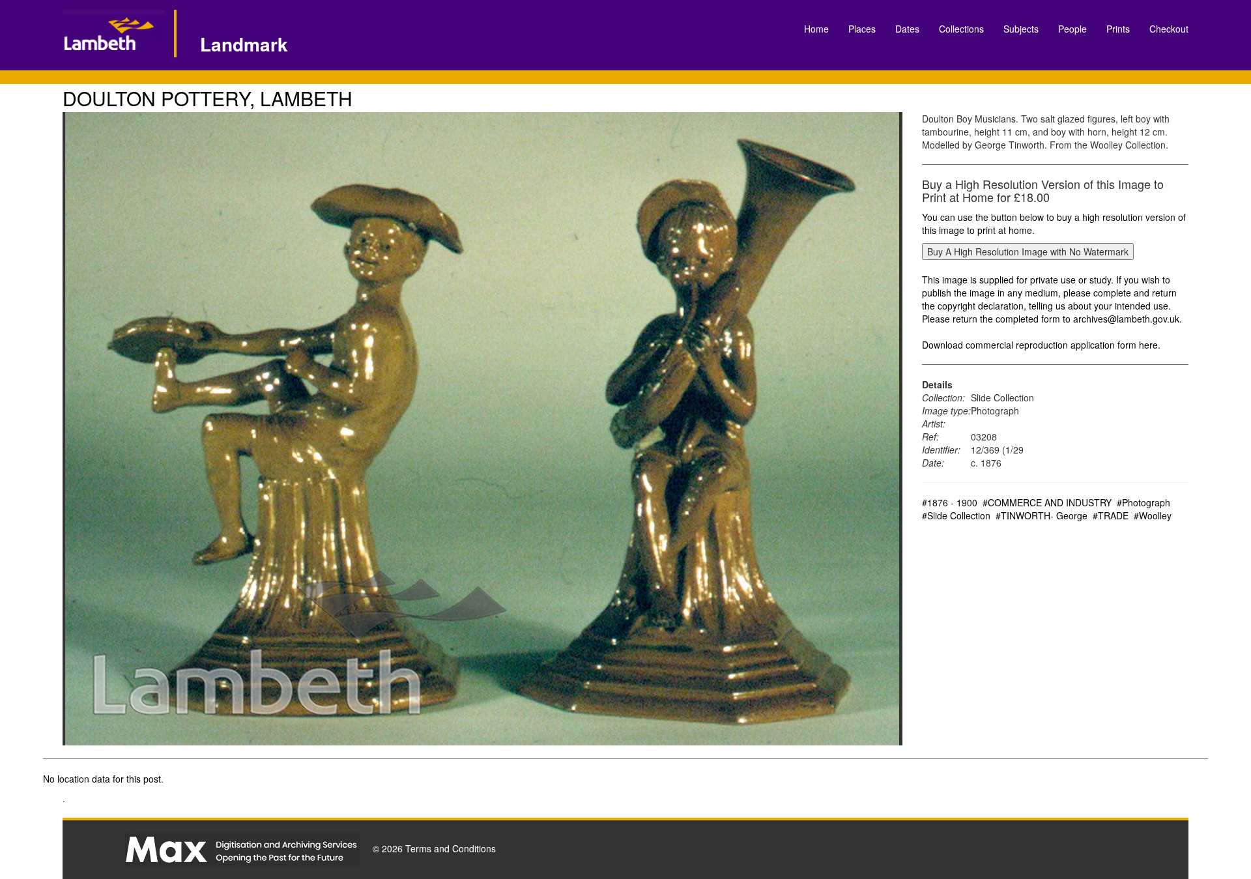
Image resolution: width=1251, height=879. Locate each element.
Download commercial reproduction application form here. (1041, 344)
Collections (961, 28)
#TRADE (1111, 515)
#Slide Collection (956, 515)
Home (816, 28)
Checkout (1168, 28)
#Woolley (1153, 515)
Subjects (1021, 28)
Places (862, 28)
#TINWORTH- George (1041, 515)
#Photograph (1143, 502)
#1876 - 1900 (949, 502)
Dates (907, 28)
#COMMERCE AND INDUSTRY (1047, 502)
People (1072, 28)
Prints (1118, 28)
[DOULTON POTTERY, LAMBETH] (482, 428)
